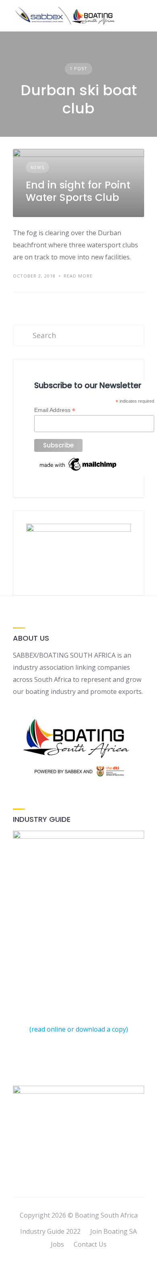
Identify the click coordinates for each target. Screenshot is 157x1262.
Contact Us (90, 1244)
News (37, 167)
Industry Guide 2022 (50, 1231)
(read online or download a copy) (78, 1029)
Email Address (54, 410)
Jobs (57, 1244)
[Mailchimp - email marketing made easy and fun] (78, 471)
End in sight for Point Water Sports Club (78, 191)
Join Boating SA (113, 1231)
